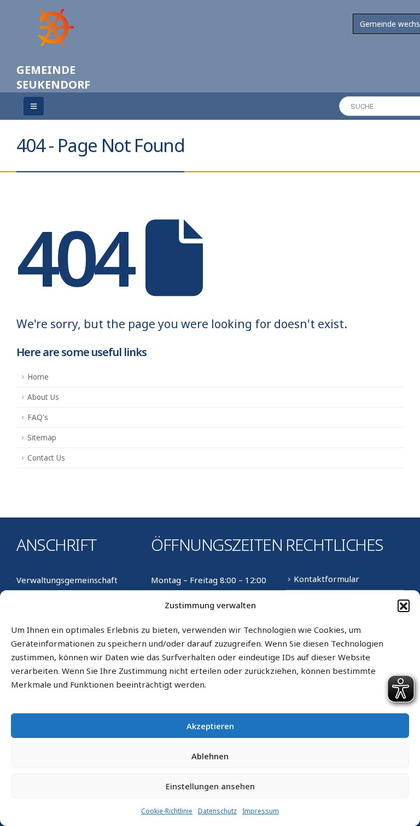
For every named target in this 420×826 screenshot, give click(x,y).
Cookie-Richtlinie (166, 811)
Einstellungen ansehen (210, 786)
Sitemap (41, 438)
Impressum (260, 811)
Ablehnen (210, 756)
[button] (403, 605)
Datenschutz (217, 811)
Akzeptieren (210, 725)
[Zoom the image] (55, 12)
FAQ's (37, 417)
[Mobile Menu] (34, 106)
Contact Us (46, 458)
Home (38, 377)
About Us (43, 397)
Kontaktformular (326, 578)
